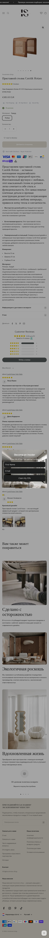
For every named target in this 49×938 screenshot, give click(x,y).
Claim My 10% (24, 478)
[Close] (44, 452)
